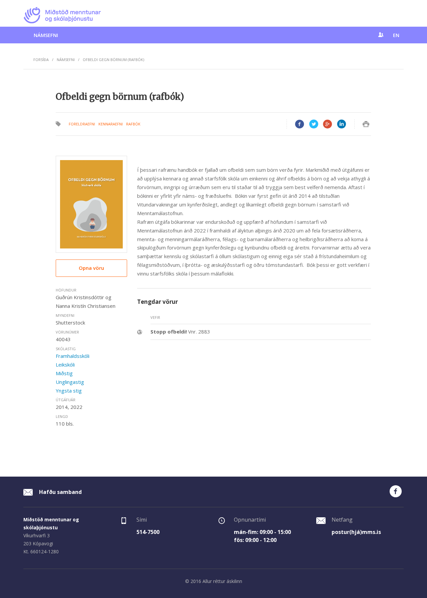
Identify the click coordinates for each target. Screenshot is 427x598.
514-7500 (147, 532)
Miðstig (64, 373)
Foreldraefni (82, 123)
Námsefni (46, 35)
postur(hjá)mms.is (356, 532)
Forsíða (41, 59)
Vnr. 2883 (180, 331)
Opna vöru (91, 267)
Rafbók (133, 123)
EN (396, 35)
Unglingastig (70, 382)
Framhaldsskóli (72, 356)
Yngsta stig (69, 390)
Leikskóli (65, 364)
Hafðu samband (60, 492)
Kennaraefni (110, 123)
